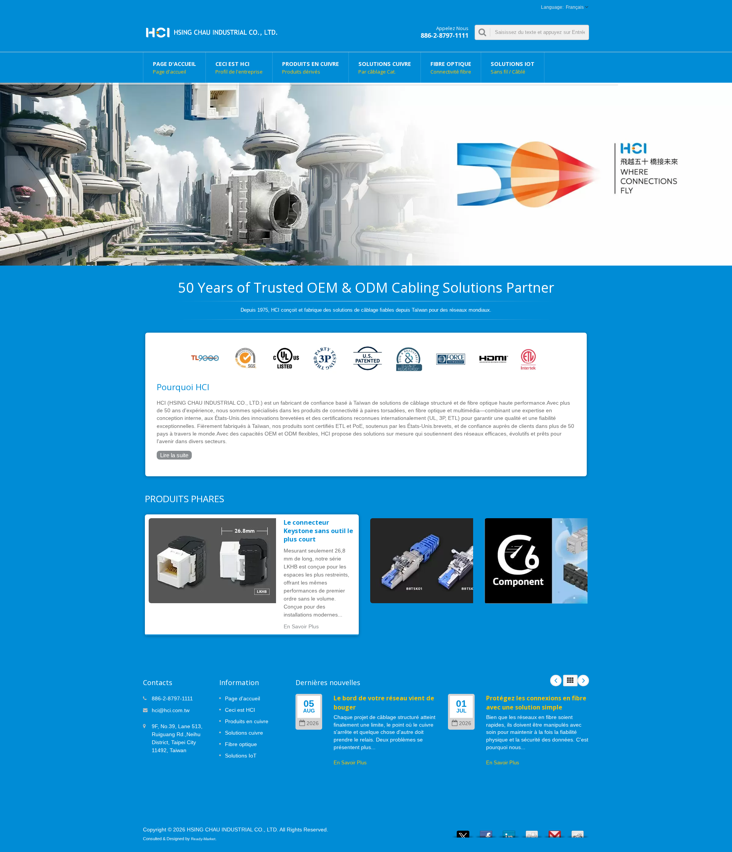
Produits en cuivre (310, 67)
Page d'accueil (174, 67)
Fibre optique (450, 67)
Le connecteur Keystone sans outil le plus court (318, 531)
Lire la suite (174, 455)
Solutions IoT (513, 67)
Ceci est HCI (239, 67)
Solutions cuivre (384, 67)
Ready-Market (203, 839)
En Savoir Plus (301, 626)
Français (575, 7)
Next (583, 680)
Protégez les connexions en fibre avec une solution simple (536, 702)
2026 (313, 723)
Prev (556, 680)
